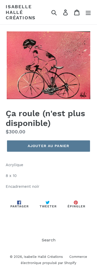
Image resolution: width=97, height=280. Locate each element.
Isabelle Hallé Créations (21, 12)
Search (49, 239)
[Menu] (88, 12)
